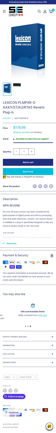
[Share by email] (51, 186)
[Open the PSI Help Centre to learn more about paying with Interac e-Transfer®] (49, 426)
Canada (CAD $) (25, 377)
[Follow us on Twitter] (10, 391)
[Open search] (39, 11)
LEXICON (6, 118)
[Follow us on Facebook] (5, 391)
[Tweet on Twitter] (46, 186)
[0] (51, 11)
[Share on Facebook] (35, 186)
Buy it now (28, 171)
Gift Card (38, 315)
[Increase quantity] (32, 152)
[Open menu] (4, 11)
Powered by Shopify (10, 427)
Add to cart (28, 162)
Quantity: (7, 151)
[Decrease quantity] (16, 152)
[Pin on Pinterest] (40, 186)
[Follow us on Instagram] (16, 391)
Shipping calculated (22, 132)
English (7, 377)
